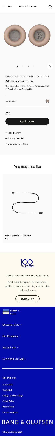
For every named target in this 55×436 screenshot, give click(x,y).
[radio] (48, 101)
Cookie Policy (8, 401)
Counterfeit (7, 390)
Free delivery (14, 133)
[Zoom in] (50, 66)
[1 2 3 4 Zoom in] (27, 38)
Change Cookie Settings (12, 396)
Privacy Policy (8, 407)
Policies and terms (10, 412)
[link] (28, 121)
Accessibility (7, 384)
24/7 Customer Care (18, 144)
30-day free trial (16, 138)
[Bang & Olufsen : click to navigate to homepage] (27, 6)
